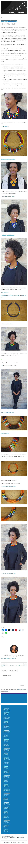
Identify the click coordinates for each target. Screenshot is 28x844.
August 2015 (6, 794)
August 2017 (6, 763)
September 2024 (7, 717)
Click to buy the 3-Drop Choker (8, 196)
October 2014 (6, 807)
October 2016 (6, 776)
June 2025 (6, 713)
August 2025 (6, 712)
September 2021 (7, 731)
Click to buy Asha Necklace (7, 323)
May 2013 (6, 829)
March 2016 (6, 785)
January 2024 (6, 726)
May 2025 (6, 714)
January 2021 (6, 737)
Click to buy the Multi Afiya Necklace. (8, 159)
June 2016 (6, 781)
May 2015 (6, 798)
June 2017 (6, 766)
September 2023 (7, 727)
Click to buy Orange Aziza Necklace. (9, 573)
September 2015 (7, 793)
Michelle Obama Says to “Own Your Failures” (7, 665)
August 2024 (6, 718)
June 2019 (6, 741)
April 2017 (6, 768)
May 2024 (6, 722)
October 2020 (6, 739)
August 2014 (6, 809)
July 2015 (5, 795)
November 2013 (7, 821)
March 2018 (6, 755)
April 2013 (6, 830)
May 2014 (6, 813)
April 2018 (6, 754)
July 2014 (5, 811)
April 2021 (6, 735)
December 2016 (7, 773)
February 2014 (6, 817)
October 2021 (6, 730)
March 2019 (6, 744)
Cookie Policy (4, 838)
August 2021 (6, 732)
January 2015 (6, 803)
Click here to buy (5, 126)
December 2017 (7, 759)
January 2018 (6, 758)
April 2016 (6, 784)
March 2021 (6, 736)
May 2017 (6, 767)
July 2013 (5, 826)
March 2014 (6, 816)
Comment (22, 685)
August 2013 (6, 825)
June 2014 (6, 812)
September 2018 (7, 750)
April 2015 (6, 799)
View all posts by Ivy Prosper (8, 658)
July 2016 (5, 780)
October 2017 (6, 762)
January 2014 (6, 818)
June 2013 (6, 827)
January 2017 (6, 772)
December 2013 (7, 820)
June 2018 (6, 753)
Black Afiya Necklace (5, 433)
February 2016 (6, 786)
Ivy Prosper (14, 21)
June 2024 (6, 721)
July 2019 (5, 740)
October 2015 (6, 791)
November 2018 (7, 748)
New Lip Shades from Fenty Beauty (21, 664)
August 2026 (6, 708)
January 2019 (6, 745)
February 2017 (6, 771)
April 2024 (6, 723)
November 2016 (7, 775)
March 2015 (6, 800)
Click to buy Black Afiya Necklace (7, 412)
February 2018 (6, 757)
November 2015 (7, 790)
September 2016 (7, 777)
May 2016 (6, 782)
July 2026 (6, 709)
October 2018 (6, 749)
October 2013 (6, 822)
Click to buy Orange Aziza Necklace (9, 486)
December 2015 (7, 789)
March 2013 (6, 831)
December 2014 (7, 804)
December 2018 (7, 746)
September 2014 (7, 808)
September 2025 (7, 710)
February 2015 (6, 802)
